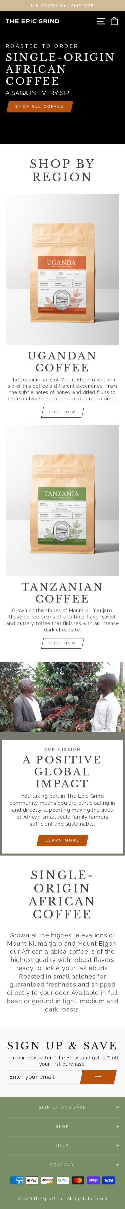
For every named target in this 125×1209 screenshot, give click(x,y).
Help (62, 1145)
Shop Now (62, 412)
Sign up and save (62, 1107)
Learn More (62, 840)
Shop (62, 1127)
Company (62, 1165)
